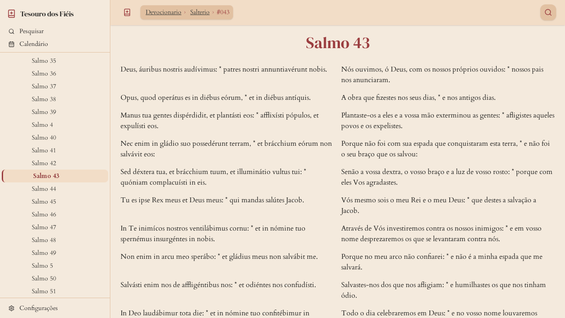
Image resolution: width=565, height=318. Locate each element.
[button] (55, 31)
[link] (55, 12)
